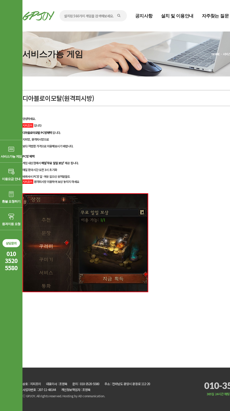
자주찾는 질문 (215, 15)
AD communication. (91, 396)
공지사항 (143, 15)
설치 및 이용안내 (177, 15)
